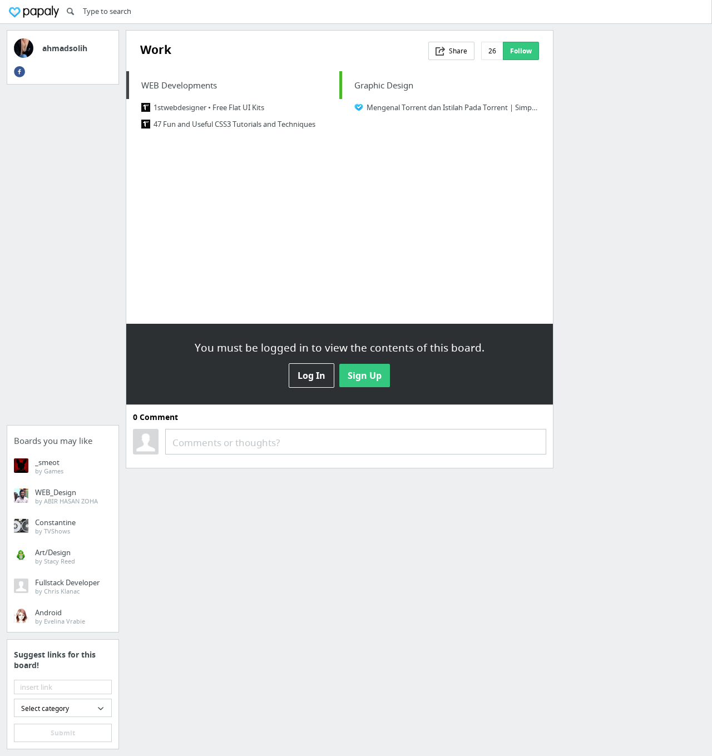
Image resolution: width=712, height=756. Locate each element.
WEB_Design (66, 496)
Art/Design (55, 556)
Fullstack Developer (67, 586)
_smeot (49, 466)
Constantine (55, 526)
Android (60, 616)
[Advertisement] (63, 258)
